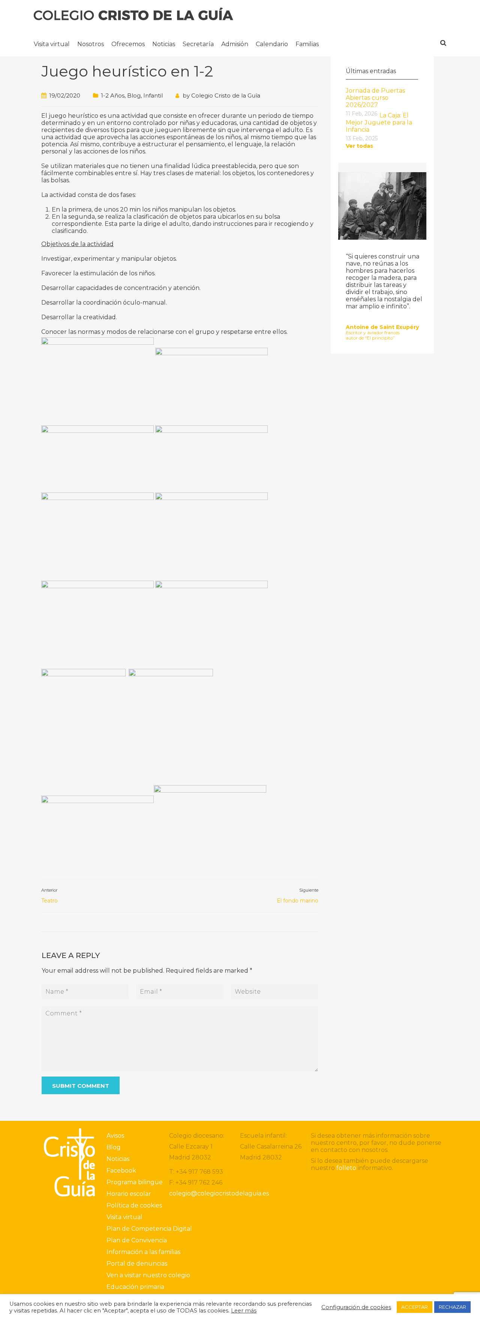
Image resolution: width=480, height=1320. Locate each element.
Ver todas (359, 146)
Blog (134, 95)
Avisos (115, 1135)
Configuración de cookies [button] (356, 1307)
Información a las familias (143, 1251)
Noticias (163, 44)
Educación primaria (135, 1286)
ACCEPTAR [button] (414, 1307)
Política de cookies (134, 1205)
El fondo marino (297, 900)
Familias (307, 44)
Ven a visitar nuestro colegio (148, 1275)
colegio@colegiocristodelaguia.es (219, 1193)
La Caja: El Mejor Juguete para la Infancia (379, 122)
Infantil (153, 95)
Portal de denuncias (136, 1263)
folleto (346, 1167)
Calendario (272, 44)
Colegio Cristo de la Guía (225, 95)
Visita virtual (52, 44)
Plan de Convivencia (136, 1240)
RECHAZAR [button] (452, 1307)
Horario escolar (128, 1193)
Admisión (234, 44)
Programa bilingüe (134, 1182)
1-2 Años (112, 95)
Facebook (121, 1170)
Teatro (49, 900)
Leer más (243, 1310)
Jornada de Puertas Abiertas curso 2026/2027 (375, 97)
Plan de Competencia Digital (149, 1228)
